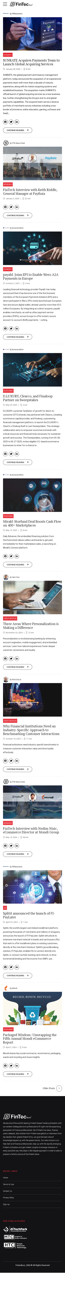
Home (5, 1177)
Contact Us (7, 1191)
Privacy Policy (8, 1197)
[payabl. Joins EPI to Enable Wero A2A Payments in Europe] (32, 248)
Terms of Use (8, 1184)
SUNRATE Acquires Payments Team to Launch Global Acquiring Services (31, 62)
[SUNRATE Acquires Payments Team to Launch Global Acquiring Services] (32, 34)
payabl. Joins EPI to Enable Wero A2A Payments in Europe (30, 276)
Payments (8, 55)
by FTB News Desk (17, 143)
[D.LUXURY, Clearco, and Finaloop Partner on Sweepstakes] (32, 369)
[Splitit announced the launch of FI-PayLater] (32, 886)
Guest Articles (10, 618)
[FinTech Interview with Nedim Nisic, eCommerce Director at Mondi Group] (32, 801)
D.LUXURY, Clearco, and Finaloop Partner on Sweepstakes (28, 398)
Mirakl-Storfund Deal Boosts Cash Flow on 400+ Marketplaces (32, 523)
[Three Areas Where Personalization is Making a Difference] (32, 597)
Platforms (8, 390)
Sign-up (6, 1204)
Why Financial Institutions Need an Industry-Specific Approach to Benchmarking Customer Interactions (31, 730)
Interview (8, 184)
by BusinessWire (16, 228)
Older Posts (49, 1088)
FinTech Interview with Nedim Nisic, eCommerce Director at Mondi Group (31, 830)
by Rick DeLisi (15, 679)
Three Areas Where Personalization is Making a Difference (31, 625)
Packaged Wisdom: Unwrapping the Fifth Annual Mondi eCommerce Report (30, 1038)
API (5, 907)
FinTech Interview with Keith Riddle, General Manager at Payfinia (30, 191)
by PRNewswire (16, 14)
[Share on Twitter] (11, 122)
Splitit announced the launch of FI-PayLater (29, 915)
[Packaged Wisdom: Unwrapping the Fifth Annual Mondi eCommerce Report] (32, 1008)
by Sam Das (15, 577)
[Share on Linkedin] (17, 122)
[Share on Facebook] (5, 122)
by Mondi (13, 988)
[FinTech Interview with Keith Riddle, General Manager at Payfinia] (32, 163)
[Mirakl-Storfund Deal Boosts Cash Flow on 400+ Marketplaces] (32, 494)
